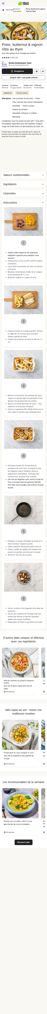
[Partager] (42, 71)
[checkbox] (3, 58)
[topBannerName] (23, 17)
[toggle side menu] (3, 3)
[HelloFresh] (23, 3)
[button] (23, 184)
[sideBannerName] (23, 154)
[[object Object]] (36, 71)
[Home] (3, 10)
